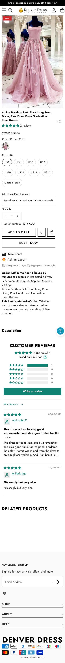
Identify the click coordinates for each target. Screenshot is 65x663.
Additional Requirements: (16, 194)
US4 (18, 162)
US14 (34, 172)
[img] (12, 415)
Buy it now (28, 243)
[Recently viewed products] (60, 330)
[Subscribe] (56, 582)
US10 (8, 172)
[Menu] (4, 10)
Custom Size (12, 182)
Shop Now (51, 3)
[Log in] (54, 10)
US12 (21, 172)
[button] (60, 339)
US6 (30, 162)
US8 (42, 162)
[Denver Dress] (33, 10)
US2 (7, 162)
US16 (47, 172)
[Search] (10, 10)
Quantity (6, 209)
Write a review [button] (32, 391)
